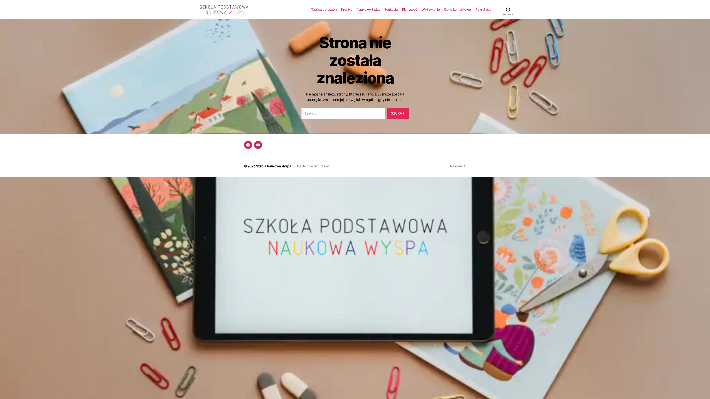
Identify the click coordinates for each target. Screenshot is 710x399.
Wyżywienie (431, 9)
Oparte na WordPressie (312, 166)
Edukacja (391, 9)
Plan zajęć (409, 9)
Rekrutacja (483, 9)
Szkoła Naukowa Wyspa (273, 166)
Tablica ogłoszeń (324, 9)
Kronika (346, 9)
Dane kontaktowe (457, 9)
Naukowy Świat (368, 9)
